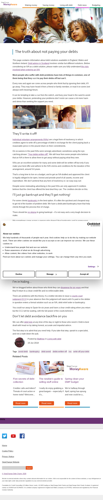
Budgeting (96, 5)
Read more (20, 403)
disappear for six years (71, 287)
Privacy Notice (8, 456)
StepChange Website (10, 462)
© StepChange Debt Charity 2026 (14, 474)
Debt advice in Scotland (38, 63)
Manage (50, 274)
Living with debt (66, 5)
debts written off (60, 351)
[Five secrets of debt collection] (25, 368)
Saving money (48, 5)
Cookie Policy (7, 451)
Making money (31, 5)
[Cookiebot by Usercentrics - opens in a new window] (89, 224)
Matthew (41, 339)
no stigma (32, 212)
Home (4, 445)
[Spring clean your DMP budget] (77, 368)
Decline (19, 274)
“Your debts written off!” (38, 154)
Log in (7, 422)
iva (70, 351)
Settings (91, 266)
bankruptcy (33, 200)
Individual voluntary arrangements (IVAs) (31, 139)
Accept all (84, 274)
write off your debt (81, 351)
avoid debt (23, 351)
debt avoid (46, 351)
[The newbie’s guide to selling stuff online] (51, 368)
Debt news (82, 5)
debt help (28, 322)
